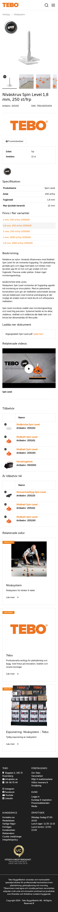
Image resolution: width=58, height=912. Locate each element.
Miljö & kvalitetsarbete (41, 779)
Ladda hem (38, 334)
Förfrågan (6, 827)
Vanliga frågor (9, 824)
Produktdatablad (15, 141)
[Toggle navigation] (53, 5)
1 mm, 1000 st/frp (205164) (17, 237)
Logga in (35, 796)
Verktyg (6, 14)
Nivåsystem (19, 14)
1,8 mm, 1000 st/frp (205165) (18, 243)
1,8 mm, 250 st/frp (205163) (17, 225)
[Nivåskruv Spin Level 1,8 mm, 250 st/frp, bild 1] (29, 45)
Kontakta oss (8, 817)
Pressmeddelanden (40, 803)
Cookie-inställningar (12, 836)
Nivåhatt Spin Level (27, 437)
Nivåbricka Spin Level (28, 424)
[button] (9, 81)
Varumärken (37, 776)
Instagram (9, 789)
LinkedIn (8, 798)
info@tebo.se (11, 779)
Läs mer (10, 597)
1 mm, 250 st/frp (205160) (16, 220)
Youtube (9, 795)
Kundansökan (8, 830)
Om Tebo (35, 773)
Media (34, 806)
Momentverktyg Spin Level (31, 492)
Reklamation (8, 833)
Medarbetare (8, 820)
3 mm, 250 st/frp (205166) (16, 231)
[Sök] (46, 5)
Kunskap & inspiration (41, 800)
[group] (29, 45)
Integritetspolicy (10, 840)
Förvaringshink (25, 461)
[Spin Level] (29, 368)
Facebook (9, 792)
